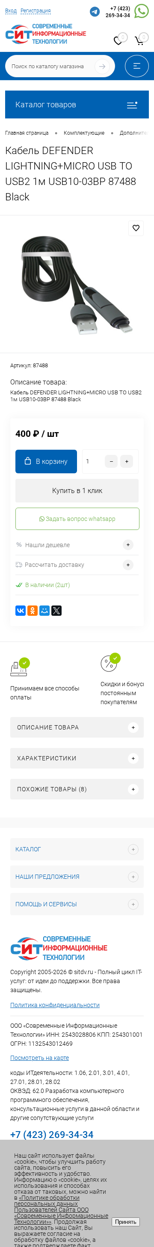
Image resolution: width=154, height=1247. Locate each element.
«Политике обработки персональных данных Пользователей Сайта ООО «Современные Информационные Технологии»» (61, 1209)
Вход (11, 11)
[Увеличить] (77, 285)
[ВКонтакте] (20, 610)
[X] (56, 610)
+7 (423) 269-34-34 (118, 12)
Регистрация (36, 11)
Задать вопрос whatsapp (80, 518)
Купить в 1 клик (77, 491)
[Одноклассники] (32, 610)
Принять (125, 1222)
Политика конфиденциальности (55, 1005)
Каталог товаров (45, 104)
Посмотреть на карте (39, 1057)
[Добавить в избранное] (136, 228)
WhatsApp (141, 12)
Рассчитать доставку (54, 564)
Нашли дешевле (47, 545)
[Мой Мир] (44, 610)
